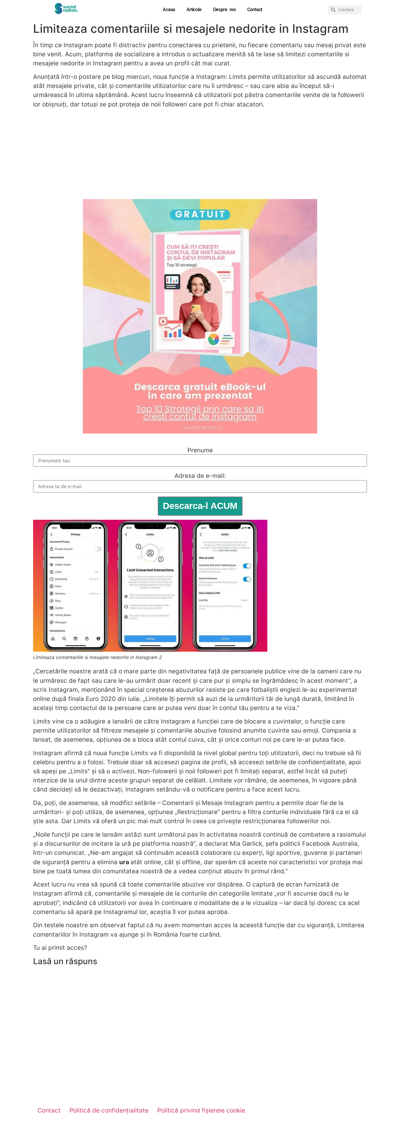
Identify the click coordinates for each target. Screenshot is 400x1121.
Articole (194, 9)
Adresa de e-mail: (200, 476)
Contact (254, 9)
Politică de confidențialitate (108, 1110)
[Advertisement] (200, 154)
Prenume (200, 450)
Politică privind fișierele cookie (201, 1110)
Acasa (169, 9)
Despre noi (224, 9)
